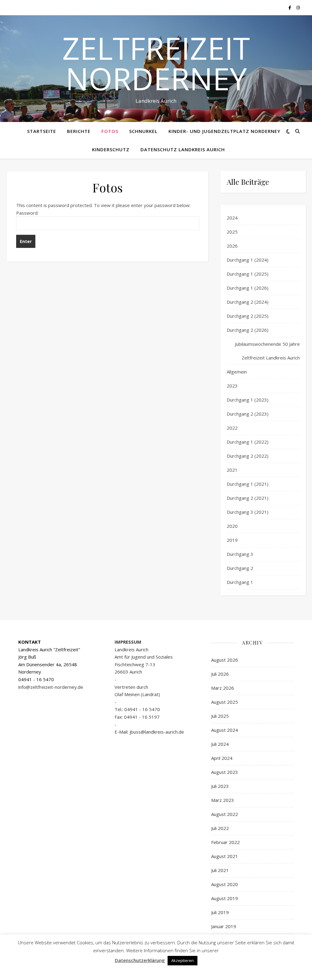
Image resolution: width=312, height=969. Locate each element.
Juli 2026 (220, 674)
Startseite (41, 131)
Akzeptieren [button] (182, 960)
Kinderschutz (110, 149)
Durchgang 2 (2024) (247, 302)
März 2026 (222, 688)
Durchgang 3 (240, 554)
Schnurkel (143, 131)
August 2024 (224, 730)
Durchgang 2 (240, 568)
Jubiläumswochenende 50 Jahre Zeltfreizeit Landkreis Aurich (267, 351)
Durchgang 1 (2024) (247, 260)
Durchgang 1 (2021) (247, 484)
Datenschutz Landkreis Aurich (182, 149)
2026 (232, 246)
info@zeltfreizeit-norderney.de (50, 687)
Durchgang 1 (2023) (247, 400)
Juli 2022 (220, 828)
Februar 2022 (225, 842)
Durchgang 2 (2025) (247, 316)
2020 (232, 526)
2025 (232, 232)
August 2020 (224, 884)
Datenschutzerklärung (140, 960)
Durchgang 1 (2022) (247, 442)
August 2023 (224, 772)
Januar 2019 (223, 926)
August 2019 (224, 898)
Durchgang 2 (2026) (247, 330)
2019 (232, 540)
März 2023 (222, 800)
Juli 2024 (220, 744)
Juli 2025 (220, 716)
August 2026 (224, 660)
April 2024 (221, 758)
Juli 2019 (220, 912)
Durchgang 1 (240, 582)
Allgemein (237, 372)
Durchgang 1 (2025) (247, 274)
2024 (232, 218)
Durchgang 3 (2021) (247, 512)
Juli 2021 (220, 870)
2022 (232, 428)
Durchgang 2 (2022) (247, 456)
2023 (232, 386)
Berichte (78, 131)
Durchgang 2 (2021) (247, 498)
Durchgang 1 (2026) (247, 288)
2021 (232, 470)
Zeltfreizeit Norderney (156, 63)
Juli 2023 (220, 786)
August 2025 (224, 702)
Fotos (109, 131)
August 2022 (224, 814)
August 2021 (224, 856)
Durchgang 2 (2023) (247, 414)
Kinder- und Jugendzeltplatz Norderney (224, 131)
